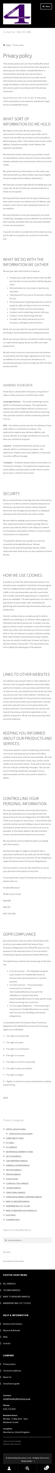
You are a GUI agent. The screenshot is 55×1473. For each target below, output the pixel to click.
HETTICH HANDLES (13, 1156)
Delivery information (12, 1323)
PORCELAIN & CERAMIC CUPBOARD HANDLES (24, 1197)
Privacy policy (9, 1364)
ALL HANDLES (11, 1147)
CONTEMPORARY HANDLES (17, 1161)
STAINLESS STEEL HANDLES (17, 1183)
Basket (42, 1466)
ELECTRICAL (11, 1215)
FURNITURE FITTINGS (15, 1138)
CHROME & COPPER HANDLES (18, 1165)
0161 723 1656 (9, 1408)
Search (27, 1468)
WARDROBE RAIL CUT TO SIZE (18, 1206)
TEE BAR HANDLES (13, 1188)
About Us (7, 1377)
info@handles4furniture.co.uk (16, 1398)
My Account (9, 1468)
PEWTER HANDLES (13, 1174)
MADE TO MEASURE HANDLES (18, 1201)
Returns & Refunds (11, 1330)
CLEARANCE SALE (13, 1219)
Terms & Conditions (12, 1370)
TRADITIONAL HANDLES (15, 1192)
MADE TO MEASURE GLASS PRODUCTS (21, 1210)
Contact (7, 1343)
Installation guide (11, 1383)
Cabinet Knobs (12, 1179)
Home (8, 45)
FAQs (5, 1336)
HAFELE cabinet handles (16, 1129)
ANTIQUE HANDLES (13, 1170)
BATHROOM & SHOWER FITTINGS (19, 1151)
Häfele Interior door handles (21, 1133)
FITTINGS (10, 1142)
